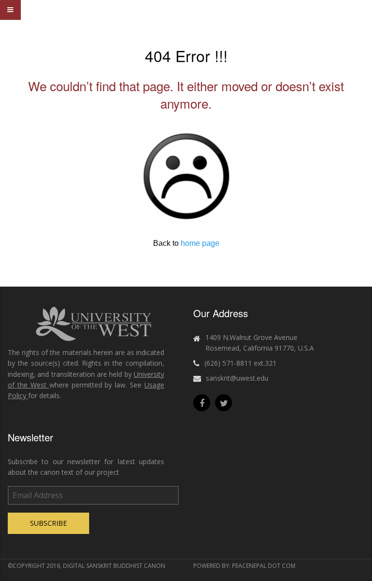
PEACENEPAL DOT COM (263, 566)
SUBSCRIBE (48, 523)
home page (200, 243)
